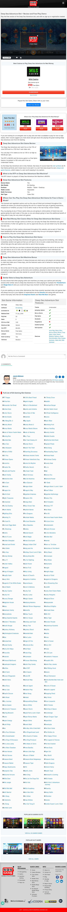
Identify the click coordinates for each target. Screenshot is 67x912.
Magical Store (49, 598)
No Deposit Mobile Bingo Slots (35, 890)
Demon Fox (48, 475)
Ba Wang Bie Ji (8, 421)
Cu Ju (47, 467)
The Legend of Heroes (52, 740)
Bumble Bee (7, 440)
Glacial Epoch (28, 533)
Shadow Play (28, 689)
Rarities (5, 668)
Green (58, 334)
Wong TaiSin (49, 792)
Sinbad (26, 697)
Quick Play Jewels (51, 664)
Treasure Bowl (7, 759)
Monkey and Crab (30, 622)
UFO (25, 767)
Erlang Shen (28, 502)
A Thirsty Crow (50, 397)
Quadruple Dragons (9, 664)
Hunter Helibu (7, 564)
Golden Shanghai (8, 540)
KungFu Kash (7, 575)
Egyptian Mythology (51, 494)
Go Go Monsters (50, 533)
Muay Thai (27, 625)
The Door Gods (50, 728)
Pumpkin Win (49, 660)
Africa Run (6, 401)
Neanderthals (28, 633)
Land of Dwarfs (29, 575)
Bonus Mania (7, 428)
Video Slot (58, 340)
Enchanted (6, 502)
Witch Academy (29, 788)
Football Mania (29, 517)
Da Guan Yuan (28, 471)
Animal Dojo (7, 409)
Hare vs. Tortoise (50, 544)
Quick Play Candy (30, 664)
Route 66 (27, 676)
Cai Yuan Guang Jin (30, 440)
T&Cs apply (34, 87)
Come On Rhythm (30, 463)
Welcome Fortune (9, 775)
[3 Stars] (9, 121)
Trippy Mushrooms (9, 767)
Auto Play (52, 330)
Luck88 (47, 587)
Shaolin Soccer (8, 693)
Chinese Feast (49, 455)
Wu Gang (6, 796)
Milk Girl (47, 614)
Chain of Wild (7, 451)
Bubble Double (49, 436)
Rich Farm (6, 672)
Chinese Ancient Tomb (31, 455)
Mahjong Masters (29, 602)
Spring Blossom (8, 713)
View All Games (34, 859)
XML (47, 881)
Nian (4, 637)
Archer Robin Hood (51, 409)
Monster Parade (50, 622)
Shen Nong (27, 693)
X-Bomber (48, 796)
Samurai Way (28, 680)
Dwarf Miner (49, 490)
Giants (5, 533)
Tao (4, 728)
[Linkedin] (63, 377)
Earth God (6, 494)
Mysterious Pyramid (51, 625)
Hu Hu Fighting (29, 560)
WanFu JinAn (28, 771)
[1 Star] (5, 121)
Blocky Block (7, 424)
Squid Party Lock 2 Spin (32, 713)
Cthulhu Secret (29, 467)
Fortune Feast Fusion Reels (53, 517)
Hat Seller (6, 548)
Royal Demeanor (50, 676)
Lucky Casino (7, 591)
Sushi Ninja (6, 724)
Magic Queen (28, 598)
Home (33, 870)
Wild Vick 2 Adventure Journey (52, 783)
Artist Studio (7, 417)
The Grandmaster (9, 736)
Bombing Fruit (49, 424)
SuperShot (48, 720)
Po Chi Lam (48, 653)
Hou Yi (5, 560)
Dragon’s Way (28, 490)
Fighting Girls (7, 513)
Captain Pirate (49, 444)
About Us (47, 870)
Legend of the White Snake (12, 583)
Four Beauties (28, 525)
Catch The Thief (29, 448)
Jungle (47, 567)
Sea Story (6, 686)
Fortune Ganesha (29, 521)
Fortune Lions (49, 521)
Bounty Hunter (49, 432)
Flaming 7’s (6, 517)
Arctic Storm (7, 413)
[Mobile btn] (63, 2)
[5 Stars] (13, 121)
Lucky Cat (27, 591)
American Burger (50, 405)
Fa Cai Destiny (8, 506)
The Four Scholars (9, 732)
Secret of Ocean (50, 686)
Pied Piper (27, 649)
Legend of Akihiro (30, 579)
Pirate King (27, 653)
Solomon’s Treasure (9, 709)
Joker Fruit (27, 567)
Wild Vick (27, 782)
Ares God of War (29, 413)
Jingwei (5, 567)
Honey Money (7, 556)
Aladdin (47, 401)
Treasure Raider (8, 763)
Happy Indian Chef (30, 544)
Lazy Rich (6, 579)
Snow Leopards (50, 701)
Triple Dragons (49, 763)
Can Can (6, 444)
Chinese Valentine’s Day (32, 459)
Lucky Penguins (50, 595)
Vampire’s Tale (8, 771)
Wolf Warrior (7, 792)
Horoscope (48, 556)
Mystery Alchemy (9, 629)
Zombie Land (7, 808)
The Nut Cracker (50, 744)
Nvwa (47, 637)
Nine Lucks (27, 637)
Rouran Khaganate (9, 676)
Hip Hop (6, 552)
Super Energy (7, 720)
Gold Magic (28, 537)
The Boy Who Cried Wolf (32, 728)
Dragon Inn (6, 490)
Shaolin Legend (50, 689)
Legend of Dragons (51, 579)
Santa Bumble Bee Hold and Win (54, 681)
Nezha (47, 633)
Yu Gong (6, 804)
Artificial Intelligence (51, 413)
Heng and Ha (28, 548)
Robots (47, 672)
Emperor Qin (28, 498)
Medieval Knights (50, 606)
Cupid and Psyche (9, 471)
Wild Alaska (48, 778)
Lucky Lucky (28, 595)
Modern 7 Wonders (9, 622)
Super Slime (28, 720)
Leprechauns (28, 583)
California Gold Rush (51, 440)
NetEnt (21, 874)
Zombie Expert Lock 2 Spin (54, 804)
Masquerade (49, 602)
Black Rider (48, 421)
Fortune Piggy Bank (9, 525)
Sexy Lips (6, 689)
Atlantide (27, 417)
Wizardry (48, 788)
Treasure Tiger (29, 763)
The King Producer (30, 740)
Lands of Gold (49, 575)
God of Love (7, 537)
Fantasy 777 (49, 506)
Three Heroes (7, 751)
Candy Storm (28, 444)
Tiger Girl (48, 751)
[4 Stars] (11, 121)
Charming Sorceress (30, 451)
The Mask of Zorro (30, 744)
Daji (46, 471)
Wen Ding (27, 775)
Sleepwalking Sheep (30, 701)
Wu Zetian (27, 796)
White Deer (6, 778)
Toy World (48, 755)
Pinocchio (6, 653)
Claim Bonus (33, 92)
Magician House (8, 602)
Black (57, 330)
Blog (45, 876)
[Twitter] (60, 377)
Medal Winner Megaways (32, 606)
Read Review (33, 95)
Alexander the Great (9, 405)
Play (25, 129)
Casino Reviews (36, 872)
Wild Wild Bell (7, 788)
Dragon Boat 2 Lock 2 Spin (54, 486)
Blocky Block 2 (29, 424)
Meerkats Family (8, 610)
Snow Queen (7, 705)
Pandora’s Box (28, 645)
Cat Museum (7, 448)
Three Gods (48, 747)
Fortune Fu (6, 521)
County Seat (49, 463)
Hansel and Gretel (9, 544)
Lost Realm (6, 587)
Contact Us (47, 872)
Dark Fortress (28, 475)
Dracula (5, 486)
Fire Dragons (28, 513)
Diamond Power (50, 479)
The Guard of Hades (30, 736)
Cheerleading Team (51, 451)
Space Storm (28, 709)
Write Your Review (33, 105)
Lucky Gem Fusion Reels (53, 591)
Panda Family (7, 645)
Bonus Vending (50, 428)
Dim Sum (6, 482)
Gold (54, 334)
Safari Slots (7, 680)
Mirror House (28, 618)
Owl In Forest (49, 641)
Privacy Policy (48, 889)
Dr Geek (47, 482)
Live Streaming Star (51, 583)
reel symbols (57, 166)
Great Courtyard (29, 540)
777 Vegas (6, 397)
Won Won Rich (28, 792)
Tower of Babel (29, 755)
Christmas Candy (50, 459)
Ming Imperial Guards (10, 618)
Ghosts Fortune (50, 529)
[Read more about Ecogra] (35, 901)
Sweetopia (48, 724)
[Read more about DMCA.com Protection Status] (51, 901)
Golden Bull (48, 537)
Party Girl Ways (8, 649)
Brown (60, 332)
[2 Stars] (7, 121)
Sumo (5, 717)
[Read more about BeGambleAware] (18, 901)
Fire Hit (47, 513)
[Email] (56, 377)
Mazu (5, 606)
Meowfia (27, 610)
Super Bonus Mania (30, 717)
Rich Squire (27, 672)
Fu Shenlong (7, 529)
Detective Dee (8, 479)
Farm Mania (7, 509)
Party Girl (48, 645)
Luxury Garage (8, 598)
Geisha (26, 529)
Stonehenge (49, 713)
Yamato (47, 800)
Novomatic (22, 880)
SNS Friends (49, 705)
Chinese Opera (8, 459)
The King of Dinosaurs (10, 740)
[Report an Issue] (21, 58)
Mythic (47, 629)
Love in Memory (29, 587)
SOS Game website (57, 380)
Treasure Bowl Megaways (32, 759)
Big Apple (27, 421)
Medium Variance (54, 336)
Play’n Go (21, 882)
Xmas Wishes (28, 800)
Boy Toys (27, 436)
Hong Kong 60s (29, 556)
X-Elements (7, 800)
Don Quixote (28, 482)
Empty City (48, 498)
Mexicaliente (7, 614)
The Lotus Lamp (8, 744)
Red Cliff (27, 668)
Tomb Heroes (7, 755)
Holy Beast (48, 552)
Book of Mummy (29, 432)
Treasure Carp (49, 759)
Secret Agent (28, 686)
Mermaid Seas (49, 610)
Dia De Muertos (29, 479)
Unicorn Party (49, 767)
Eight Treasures (8, 498)
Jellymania (48, 564)
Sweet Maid (28, 724)
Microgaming (22, 871)
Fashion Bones (29, 509)
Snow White (28, 705)
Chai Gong (48, 448)
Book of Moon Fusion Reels (12, 432)
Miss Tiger (48, 618)
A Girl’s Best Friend (30, 397)
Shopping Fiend (50, 693)
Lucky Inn (6, 595)
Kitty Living (27, 571)
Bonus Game (53, 332)
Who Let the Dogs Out (31, 778)
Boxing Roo (7, 436)
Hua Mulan (48, 560)
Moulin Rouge (7, 625)
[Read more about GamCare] (6, 901)
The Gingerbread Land (31, 732)
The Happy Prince (51, 736)
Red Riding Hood (50, 668)
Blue (60, 330)
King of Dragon (8, 571)
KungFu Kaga (49, 571)
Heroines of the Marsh (52, 548)
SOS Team (47, 874)
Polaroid (6, 656)
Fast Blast (48, 509)
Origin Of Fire (28, 641)
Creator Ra (6, 467)
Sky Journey (7, 701)
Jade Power (28, 564)
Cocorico (6, 463)
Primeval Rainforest (9, 660)
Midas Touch (28, 614)
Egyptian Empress (30, 494)
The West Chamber (9, 747)
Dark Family (7, 475)
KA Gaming (19, 308)
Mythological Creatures (11, 633)
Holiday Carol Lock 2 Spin (32, 552)
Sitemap (46, 879)
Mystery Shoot (29, 629)
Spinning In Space (51, 709)
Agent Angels (28, 401)
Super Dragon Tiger (51, 717)
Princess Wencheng (30, 660)
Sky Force (48, 697)
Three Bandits (28, 747)
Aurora (47, 417)
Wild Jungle (7, 782)
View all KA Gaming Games (33, 833)
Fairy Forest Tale (29, 506)
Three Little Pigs (29, 751)
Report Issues (48, 883)
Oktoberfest (7, 641)
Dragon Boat (28, 486)
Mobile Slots (35, 878)
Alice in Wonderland (30, 405)
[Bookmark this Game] (17, 58)
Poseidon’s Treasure (51, 656)
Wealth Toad (49, 771)
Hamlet (47, 540)
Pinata (47, 649)
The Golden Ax (50, 732)
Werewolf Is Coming (51, 775)
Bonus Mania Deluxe (30, 428)
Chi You (5, 455)
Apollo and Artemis (30, 409)
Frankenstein (49, 525)
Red (59, 338)
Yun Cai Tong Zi (29, 804)
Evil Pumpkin (49, 502)
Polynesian (27, 656)
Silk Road (6, 697)
